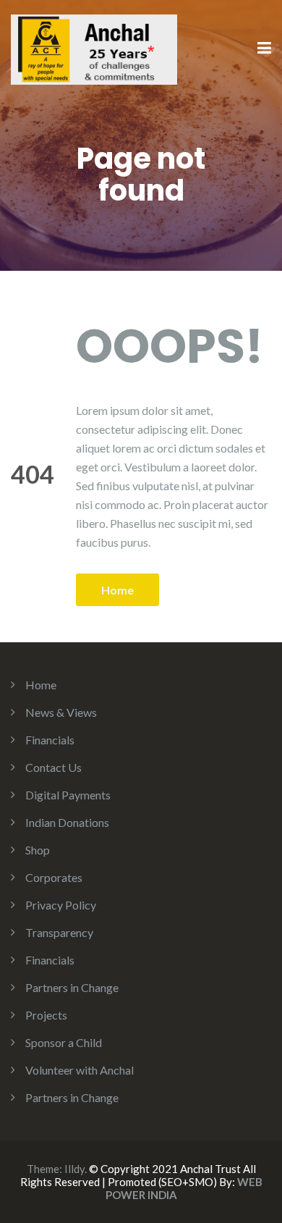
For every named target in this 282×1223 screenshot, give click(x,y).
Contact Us (53, 767)
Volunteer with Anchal (79, 1070)
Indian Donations (67, 822)
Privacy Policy (60, 905)
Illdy (74, 1168)
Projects (46, 1015)
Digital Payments (68, 795)
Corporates (53, 877)
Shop (37, 850)
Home (117, 590)
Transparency (59, 932)
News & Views (61, 712)
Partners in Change (72, 987)
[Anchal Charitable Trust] (94, 47)
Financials (49, 740)
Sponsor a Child (63, 1042)
